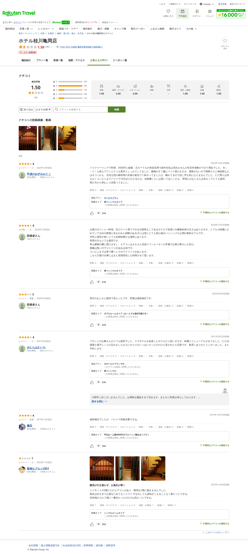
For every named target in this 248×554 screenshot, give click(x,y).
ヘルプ (162, 4)
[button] (28, 138)
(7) (98, 60)
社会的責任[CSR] (72, 545)
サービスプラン (111, 198)
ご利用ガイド (175, 4)
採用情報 (88, 545)
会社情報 (33, 545)
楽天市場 (222, 4)
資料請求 (110, 545)
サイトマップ (190, 4)
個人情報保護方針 (50, 545)
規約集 (99, 545)
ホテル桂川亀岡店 (38, 40)
